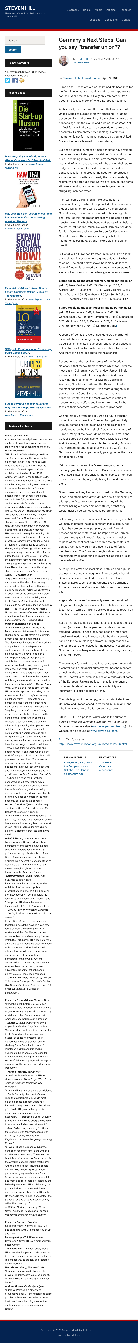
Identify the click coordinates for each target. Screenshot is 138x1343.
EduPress (76, 1335)
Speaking (94, 19)
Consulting (111, 19)
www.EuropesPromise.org (19, 415)
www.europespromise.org (108, 726)
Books (87, 9)
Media (98, 9)
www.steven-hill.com (103, 730)
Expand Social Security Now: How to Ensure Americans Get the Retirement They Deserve (26, 292)
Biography (73, 9)
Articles (111, 9)
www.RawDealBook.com (18, 228)
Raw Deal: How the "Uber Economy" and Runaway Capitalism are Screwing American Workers (28, 217)
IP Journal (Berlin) (89, 78)
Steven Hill (20, 8)
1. (60, 739)
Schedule (125, 9)
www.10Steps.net (37, 356)
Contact (126, 19)
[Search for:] (28, 40)
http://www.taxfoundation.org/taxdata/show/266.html (93, 744)
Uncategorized (81, 62)
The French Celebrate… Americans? (106, 766)
